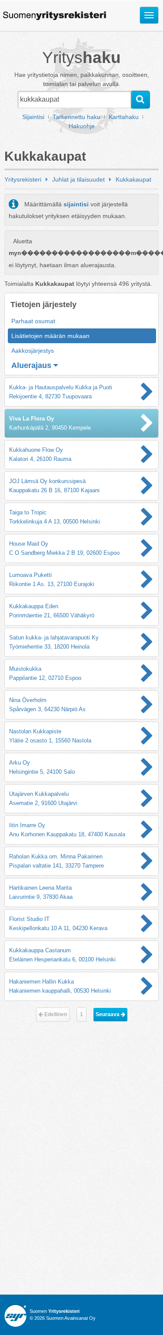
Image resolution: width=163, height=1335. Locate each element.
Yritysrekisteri (22, 179)
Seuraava (108, 1014)
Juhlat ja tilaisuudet (78, 179)
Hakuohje (82, 126)
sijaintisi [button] (76, 204)
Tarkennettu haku (76, 116)
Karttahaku (124, 116)
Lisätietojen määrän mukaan (50, 335)
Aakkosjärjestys (32, 350)
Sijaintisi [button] (33, 116)
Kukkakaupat (133, 179)
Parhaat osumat (33, 321)
